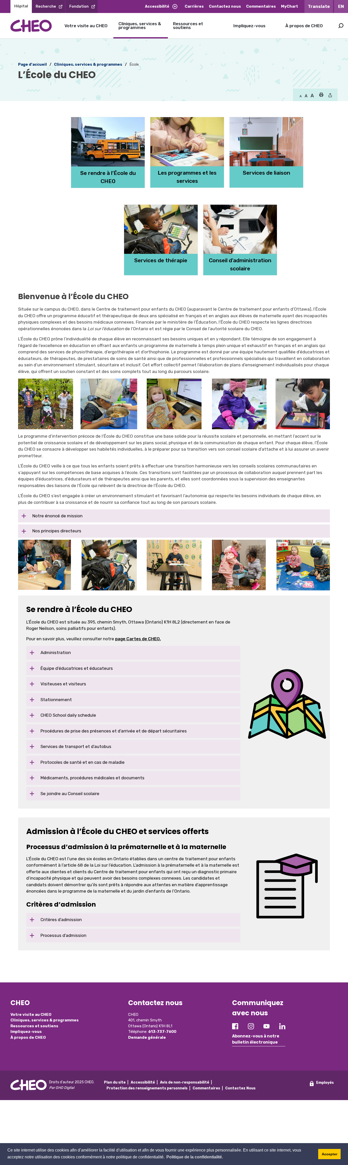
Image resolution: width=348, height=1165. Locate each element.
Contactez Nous (240, 1088)
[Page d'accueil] (31, 25)
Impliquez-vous (249, 25)
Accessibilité (157, 6)
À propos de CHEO (304, 25)
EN (341, 6)
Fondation (79, 6)
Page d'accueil (32, 64)
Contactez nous (225, 6)
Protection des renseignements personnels (147, 1088)
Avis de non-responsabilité (184, 1082)
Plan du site (115, 1082)
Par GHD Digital (61, 1088)
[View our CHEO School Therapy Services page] (150, 196)
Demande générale (147, 1037)
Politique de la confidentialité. (194, 1157)
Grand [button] (306, 95)
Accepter (329, 1154)
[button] (321, 95)
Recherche (46, 6)
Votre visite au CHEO (86, 25)
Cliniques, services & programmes (139, 25)
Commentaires (261, 6)
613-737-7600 (162, 1031)
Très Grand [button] (312, 95)
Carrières (194, 6)
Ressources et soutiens (188, 25)
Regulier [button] (301, 95)
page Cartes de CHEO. (138, 638)
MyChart (289, 6)
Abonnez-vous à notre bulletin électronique (255, 1039)
